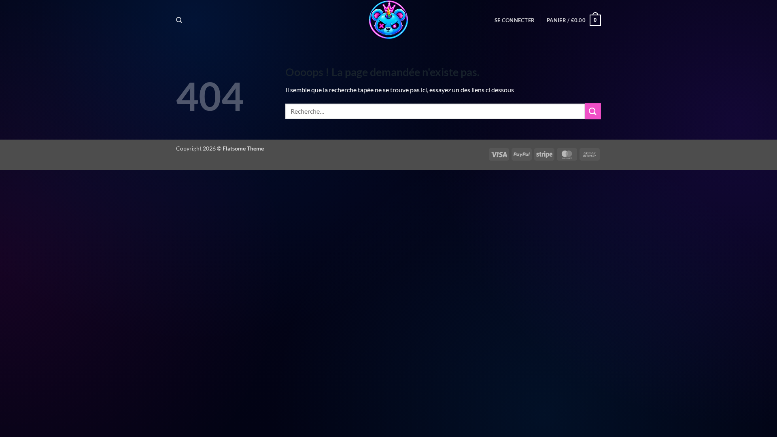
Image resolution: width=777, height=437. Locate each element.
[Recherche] (179, 20)
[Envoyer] (593, 111)
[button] (515, 20)
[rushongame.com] (388, 20)
